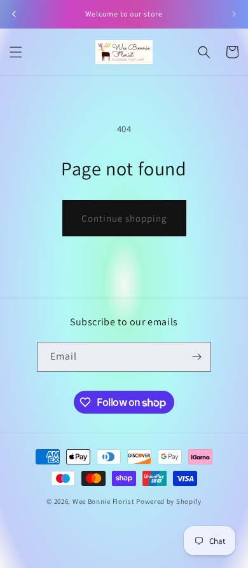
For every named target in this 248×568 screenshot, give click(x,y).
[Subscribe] (196, 357)
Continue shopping (124, 218)
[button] (16, 52)
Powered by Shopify (169, 501)
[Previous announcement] (14, 14)
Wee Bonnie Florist (104, 501)
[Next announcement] (234, 14)
